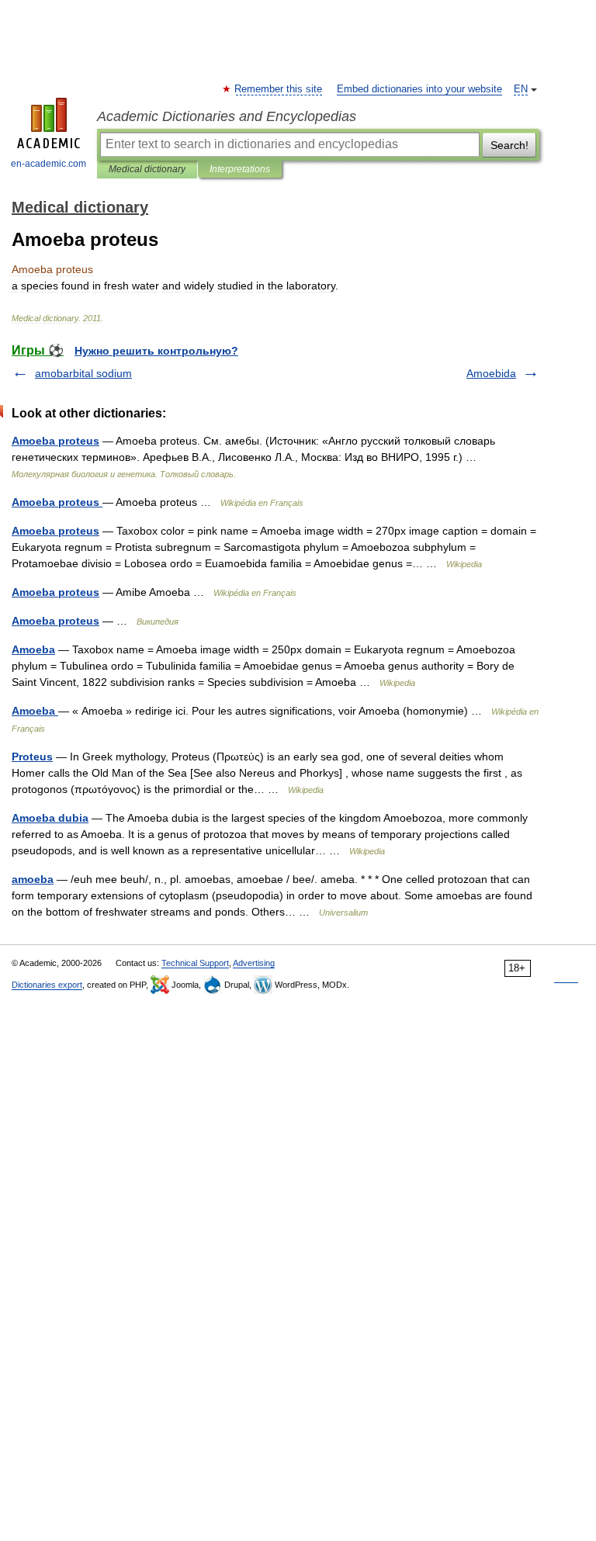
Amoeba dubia (50, 818)
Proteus (32, 756)
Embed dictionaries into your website (419, 89)
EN (521, 89)
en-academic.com (48, 163)
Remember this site (279, 89)
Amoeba (33, 649)
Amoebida (491, 373)
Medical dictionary (147, 169)
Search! (509, 145)
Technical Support (195, 963)
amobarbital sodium (83, 373)
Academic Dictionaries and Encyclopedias (226, 116)
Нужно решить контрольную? (156, 351)
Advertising (254, 963)
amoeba (33, 879)
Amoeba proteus (55, 441)
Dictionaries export (47, 984)
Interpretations (240, 169)
